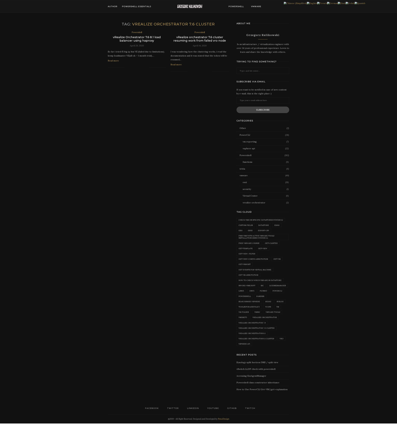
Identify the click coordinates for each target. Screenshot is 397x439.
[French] (322, 3)
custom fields (246, 225)
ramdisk (260, 296)
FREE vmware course (249, 243)
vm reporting (266, 141)
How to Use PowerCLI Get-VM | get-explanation (262, 389)
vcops (268, 307)
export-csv (263, 230)
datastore (263, 225)
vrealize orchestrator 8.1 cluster (256, 339)
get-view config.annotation (253, 259)
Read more (113, 60)
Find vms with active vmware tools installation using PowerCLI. (256, 237)
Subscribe (263, 109)
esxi (266, 182)
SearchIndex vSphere (249, 301)
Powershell (236, 6)
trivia (264, 168)
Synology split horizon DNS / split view (257, 362)
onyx (251, 291)
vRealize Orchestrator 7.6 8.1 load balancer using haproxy (137, 39)
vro (281, 339)
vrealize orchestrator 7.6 (252, 323)
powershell (245, 296)
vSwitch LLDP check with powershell (255, 369)
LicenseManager (277, 285)
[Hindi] (342, 3)
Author (112, 6)
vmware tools (273, 312)
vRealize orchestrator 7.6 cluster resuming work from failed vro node (199, 39)
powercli (277, 291)
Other (264, 128)
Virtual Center (266, 195)
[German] (332, 3)
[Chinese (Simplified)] (295, 3)
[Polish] (350, 3)
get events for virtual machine (255, 270)
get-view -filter (247, 254)
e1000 (276, 225)
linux (241, 291)
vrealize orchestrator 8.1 (252, 333)
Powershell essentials (136, 6)
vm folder (244, 312)
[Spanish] (360, 3)
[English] (312, 3)
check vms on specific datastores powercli (261, 220)
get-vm (277, 259)
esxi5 (250, 230)
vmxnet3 (243, 317)
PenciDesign (223, 419)
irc (262, 285)
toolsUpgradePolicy (249, 307)
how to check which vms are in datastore (260, 280)
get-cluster (271, 243)
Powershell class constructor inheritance (257, 382)
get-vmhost (245, 264)
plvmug (263, 291)
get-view (262, 248)
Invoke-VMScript (247, 285)
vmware (256, 6)
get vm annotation (248, 275)
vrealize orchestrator (266, 202)
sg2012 (268, 301)
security (266, 189)
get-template (246, 248)
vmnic (257, 312)
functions (266, 162)
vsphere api (266, 148)
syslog (280, 301)
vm (277, 307)
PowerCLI (264, 135)
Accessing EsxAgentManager (251, 375)
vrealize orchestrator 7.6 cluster (256, 328)
